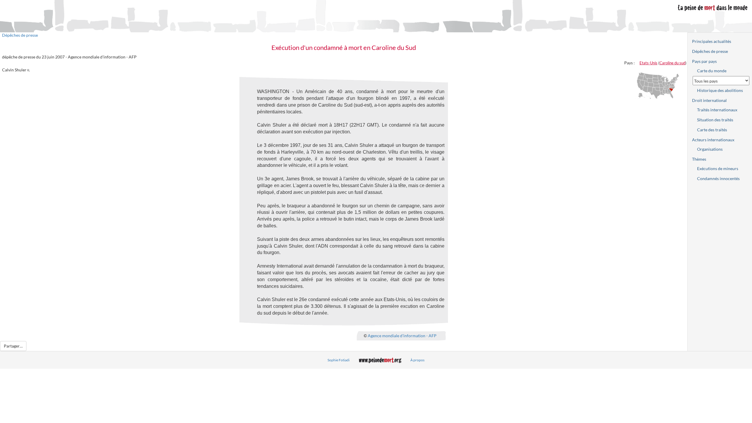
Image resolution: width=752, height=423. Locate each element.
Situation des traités (715, 119)
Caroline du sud (672, 63)
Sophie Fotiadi (339, 360)
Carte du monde (711, 70)
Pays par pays (704, 61)
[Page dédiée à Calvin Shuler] (29, 69)
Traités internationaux (717, 109)
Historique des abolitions (720, 90)
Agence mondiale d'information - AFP (402, 335)
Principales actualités (711, 41)
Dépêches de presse (20, 35)
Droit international (709, 100)
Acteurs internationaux (713, 139)
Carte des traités (712, 129)
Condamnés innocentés (718, 178)
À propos (417, 360)
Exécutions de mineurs (717, 168)
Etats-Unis (648, 63)
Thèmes (699, 159)
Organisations (710, 149)
